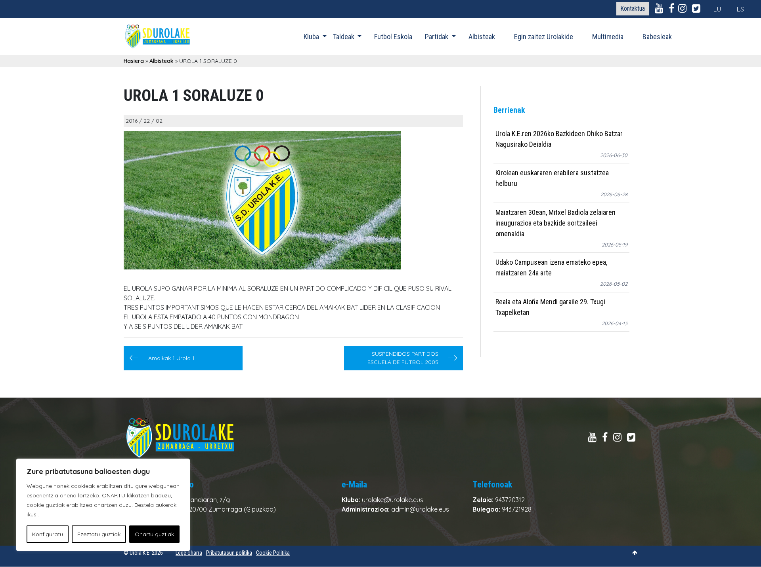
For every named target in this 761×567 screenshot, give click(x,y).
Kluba (312, 36)
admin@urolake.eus (420, 509)
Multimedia (607, 36)
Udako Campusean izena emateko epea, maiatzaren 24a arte (551, 267)
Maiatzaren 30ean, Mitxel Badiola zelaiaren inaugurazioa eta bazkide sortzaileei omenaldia (555, 223)
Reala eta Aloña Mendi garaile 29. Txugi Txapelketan (550, 307)
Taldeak (344, 36)
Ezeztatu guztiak (98, 534)
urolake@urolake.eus (392, 500)
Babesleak (657, 36)
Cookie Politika (273, 553)
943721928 (517, 509)
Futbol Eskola (393, 36)
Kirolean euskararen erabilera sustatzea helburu (552, 178)
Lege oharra (189, 553)
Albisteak (481, 36)
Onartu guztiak (154, 534)
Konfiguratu (47, 534)
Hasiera (134, 60)
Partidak (437, 36)
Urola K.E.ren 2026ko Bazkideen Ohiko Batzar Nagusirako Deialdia (559, 138)
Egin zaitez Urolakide (543, 36)
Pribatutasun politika (229, 553)
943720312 (510, 500)
